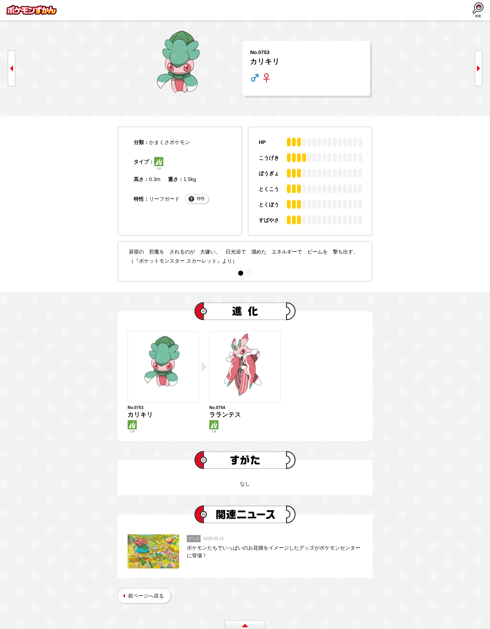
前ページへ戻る (146, 596)
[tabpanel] (245, 256)
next (478, 68)
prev (11, 68)
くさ (158, 168)
